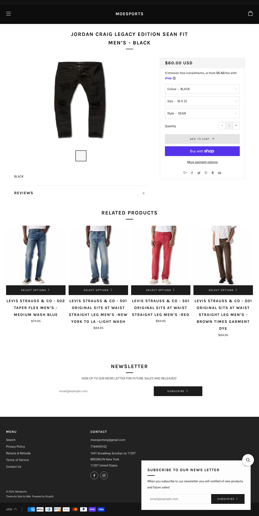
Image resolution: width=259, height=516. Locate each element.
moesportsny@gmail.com (107, 440)
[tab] (80, 155)
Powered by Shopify (43, 496)
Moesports (130, 13)
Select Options (33, 290)
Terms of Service (17, 460)
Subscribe (176, 391)
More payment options (202, 162)
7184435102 (98, 446)
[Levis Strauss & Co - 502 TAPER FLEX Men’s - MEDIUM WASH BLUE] (36, 255)
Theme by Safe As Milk (18, 496)
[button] (248, 460)
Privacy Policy (15, 446)
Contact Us (13, 467)
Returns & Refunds (18, 453)
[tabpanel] (81, 101)
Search (10, 440)
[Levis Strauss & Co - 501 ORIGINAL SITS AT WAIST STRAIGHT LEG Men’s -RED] (161, 255)
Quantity (170, 126)
